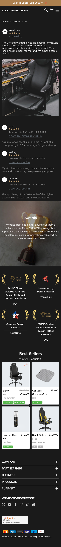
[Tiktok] (29, 505)
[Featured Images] (30, 87)
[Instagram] (23, 505)
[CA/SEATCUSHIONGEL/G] (45, 374)
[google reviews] (15, 520)
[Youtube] (11, 505)
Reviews (16, 21)
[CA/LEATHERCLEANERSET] (16, 419)
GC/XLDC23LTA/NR (19, 188)
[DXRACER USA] (23, 10)
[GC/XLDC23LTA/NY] (45, 419)
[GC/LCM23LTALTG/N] (16, 374)
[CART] (52, 10)
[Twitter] (5, 505)
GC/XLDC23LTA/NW (19, 162)
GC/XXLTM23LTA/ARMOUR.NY (21, 136)
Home (5, 21)
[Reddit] (35, 505)
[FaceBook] (17, 505)
